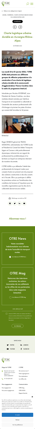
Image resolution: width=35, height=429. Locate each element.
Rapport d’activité (23, 393)
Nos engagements (6, 388)
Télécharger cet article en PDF (19, 198)
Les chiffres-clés (22, 379)
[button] (32, 396)
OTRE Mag (21, 388)
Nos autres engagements (8, 390)
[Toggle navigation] (31, 4)
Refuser (17, 420)
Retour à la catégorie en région (13, 11)
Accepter (17, 415)
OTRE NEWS (22, 390)
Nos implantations (23, 376)
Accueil (4, 15)
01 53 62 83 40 (8, 378)
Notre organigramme (24, 373)
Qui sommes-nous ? (23, 371)
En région (10, 15)
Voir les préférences (17, 425)
